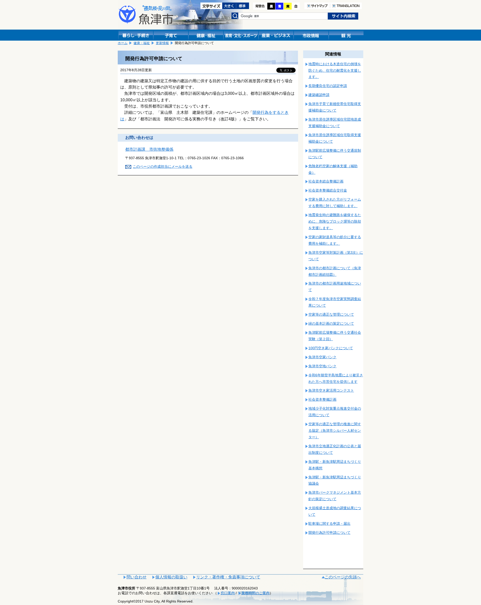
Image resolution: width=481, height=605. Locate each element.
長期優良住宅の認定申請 (327, 86)
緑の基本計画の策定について (331, 323)
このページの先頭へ (343, 577)
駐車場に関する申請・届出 (329, 524)
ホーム (123, 43)
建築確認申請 (318, 95)
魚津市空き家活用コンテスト (331, 390)
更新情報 (162, 43)
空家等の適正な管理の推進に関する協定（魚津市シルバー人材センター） (334, 430)
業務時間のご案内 (256, 593)
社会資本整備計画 (322, 399)
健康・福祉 (142, 43)
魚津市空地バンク (322, 366)
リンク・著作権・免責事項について (228, 577)
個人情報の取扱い (171, 577)
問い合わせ (137, 577)
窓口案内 (228, 593)
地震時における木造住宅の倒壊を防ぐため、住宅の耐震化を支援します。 (334, 70)
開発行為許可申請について (329, 533)
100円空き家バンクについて (330, 348)
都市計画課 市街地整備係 (149, 149)
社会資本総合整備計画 (325, 181)
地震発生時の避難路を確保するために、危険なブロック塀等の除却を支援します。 (334, 221)
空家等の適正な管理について (331, 314)
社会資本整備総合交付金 (327, 190)
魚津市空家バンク (322, 357)
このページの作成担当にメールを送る (162, 166)
